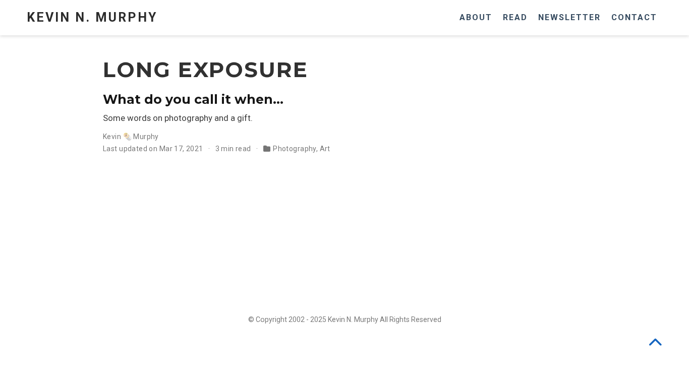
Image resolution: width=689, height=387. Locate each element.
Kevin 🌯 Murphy (131, 137)
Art (325, 149)
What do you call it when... (193, 99)
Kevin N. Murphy (92, 17)
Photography (294, 149)
